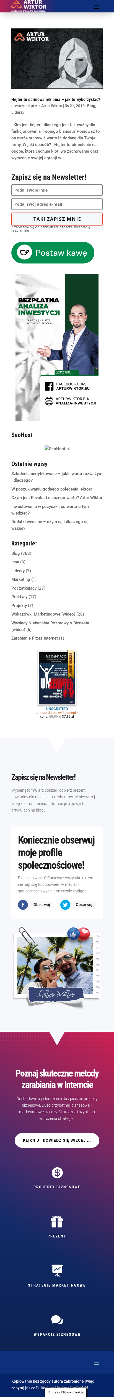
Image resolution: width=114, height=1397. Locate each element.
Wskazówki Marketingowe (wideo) (43, 614)
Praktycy (19, 596)
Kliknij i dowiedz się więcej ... (57, 1140)
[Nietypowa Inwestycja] (57, 419)
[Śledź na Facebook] (23, 905)
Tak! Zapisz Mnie (57, 219)
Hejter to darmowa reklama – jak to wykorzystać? (55, 99)
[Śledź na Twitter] (65, 905)
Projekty (19, 605)
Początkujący (24, 588)
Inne (15, 562)
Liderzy (17, 112)
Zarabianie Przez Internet (34, 638)
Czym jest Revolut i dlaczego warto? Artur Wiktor (56, 497)
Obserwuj (41, 904)
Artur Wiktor (51, 106)
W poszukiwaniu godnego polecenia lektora (51, 489)
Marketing (20, 579)
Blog (91, 106)
